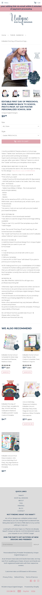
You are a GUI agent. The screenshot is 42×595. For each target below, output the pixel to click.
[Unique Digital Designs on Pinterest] (34, 581)
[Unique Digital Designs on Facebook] (31, 581)
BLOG (21, 508)
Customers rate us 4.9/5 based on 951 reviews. (21, 571)
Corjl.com (24, 525)
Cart (38, 3)
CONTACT (21, 511)
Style (3, 131)
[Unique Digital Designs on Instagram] (38, 581)
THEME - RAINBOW (16, 35)
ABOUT (21, 500)
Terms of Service (32, 577)
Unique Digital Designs (15, 587)
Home (4, 35)
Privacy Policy (7, 577)
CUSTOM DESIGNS (27, 531)
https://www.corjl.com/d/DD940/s (23, 171)
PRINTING (21, 506)
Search (21, 495)
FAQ (21, 503)
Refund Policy (19, 577)
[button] (6, 365)
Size (3, 122)
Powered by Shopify (32, 587)
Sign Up (36, 544)
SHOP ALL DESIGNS (21, 498)
